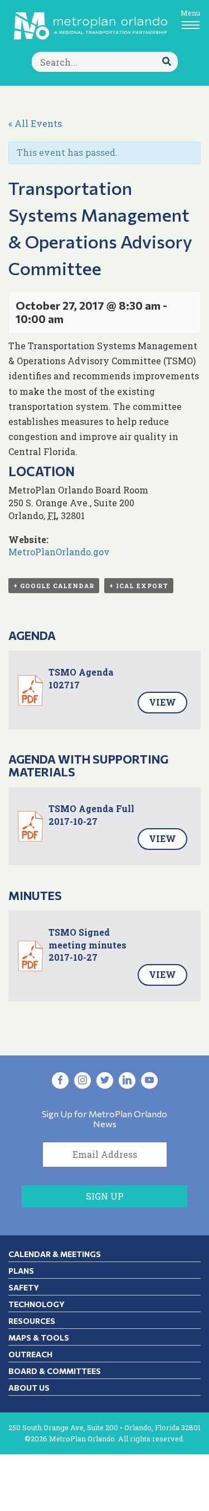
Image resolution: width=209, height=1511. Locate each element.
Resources (31, 1321)
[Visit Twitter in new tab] (104, 1080)
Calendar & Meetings (54, 1254)
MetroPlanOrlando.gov (59, 552)
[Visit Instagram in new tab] (82, 1080)
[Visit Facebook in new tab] (60, 1080)
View (162, 702)
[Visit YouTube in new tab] (149, 1080)
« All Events (35, 123)
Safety (23, 1287)
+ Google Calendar (53, 585)
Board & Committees (54, 1371)
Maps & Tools (38, 1337)
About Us (29, 1387)
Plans (21, 1270)
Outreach (30, 1354)
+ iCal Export (138, 585)
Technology (36, 1304)
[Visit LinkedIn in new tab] (127, 1080)
